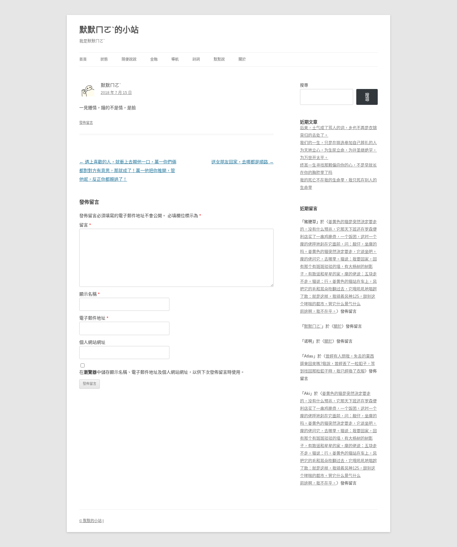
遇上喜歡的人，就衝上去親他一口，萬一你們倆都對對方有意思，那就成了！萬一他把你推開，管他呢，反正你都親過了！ (127, 170)
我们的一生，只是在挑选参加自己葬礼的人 (338, 142)
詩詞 (196, 59)
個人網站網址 (92, 342)
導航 (175, 59)
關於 (242, 59)
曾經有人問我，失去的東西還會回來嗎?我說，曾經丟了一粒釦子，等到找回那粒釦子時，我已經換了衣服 (337, 363)
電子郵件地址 (93, 318)
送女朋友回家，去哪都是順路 (242, 161)
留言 (85, 224)
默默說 (219, 59)
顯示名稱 (89, 294)
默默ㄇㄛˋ (312, 326)
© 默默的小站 (90, 521)
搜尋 (304, 85)
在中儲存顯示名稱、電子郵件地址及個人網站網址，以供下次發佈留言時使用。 (162, 372)
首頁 (83, 59)
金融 (154, 59)
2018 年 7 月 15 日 (116, 93)
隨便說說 (129, 59)
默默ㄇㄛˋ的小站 (109, 30)
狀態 (104, 59)
